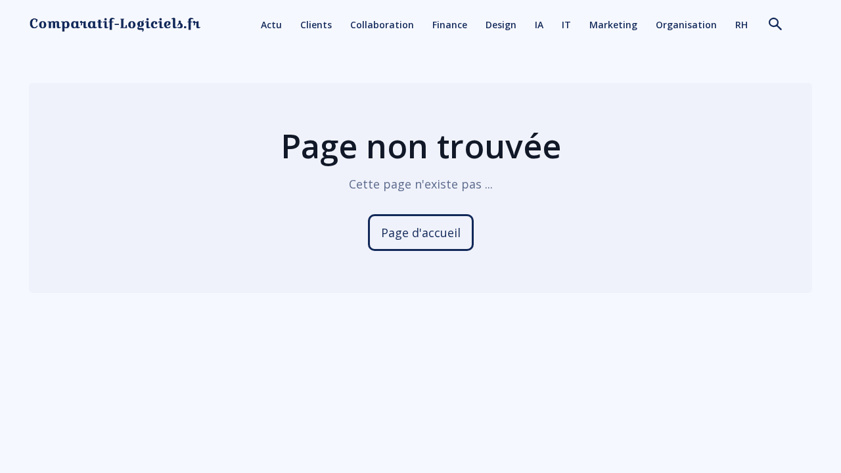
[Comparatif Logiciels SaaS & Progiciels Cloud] (115, 24)
